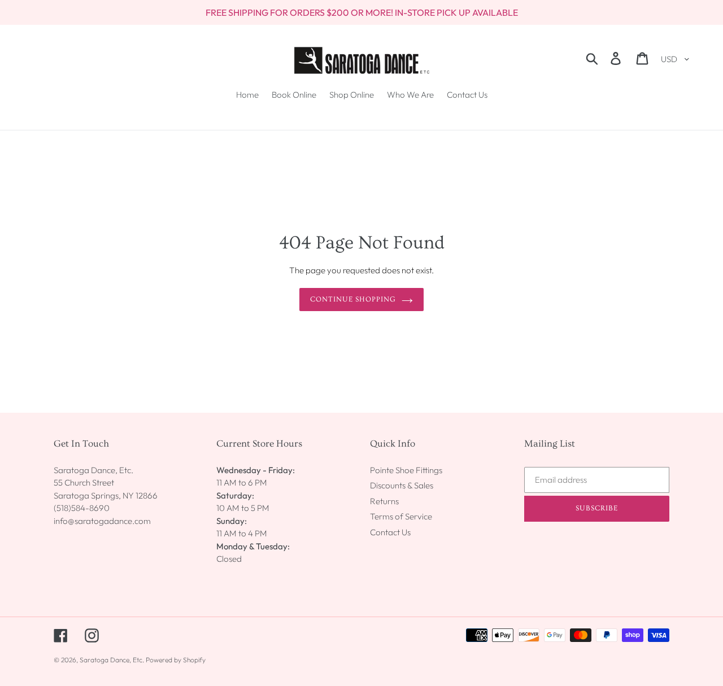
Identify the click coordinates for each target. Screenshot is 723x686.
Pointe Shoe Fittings (406, 470)
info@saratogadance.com (102, 520)
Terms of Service (401, 516)
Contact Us (390, 532)
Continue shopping (353, 299)
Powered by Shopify (176, 660)
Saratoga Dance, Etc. (112, 660)
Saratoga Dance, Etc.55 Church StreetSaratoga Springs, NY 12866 (106, 483)
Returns (384, 501)
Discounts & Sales (401, 485)
